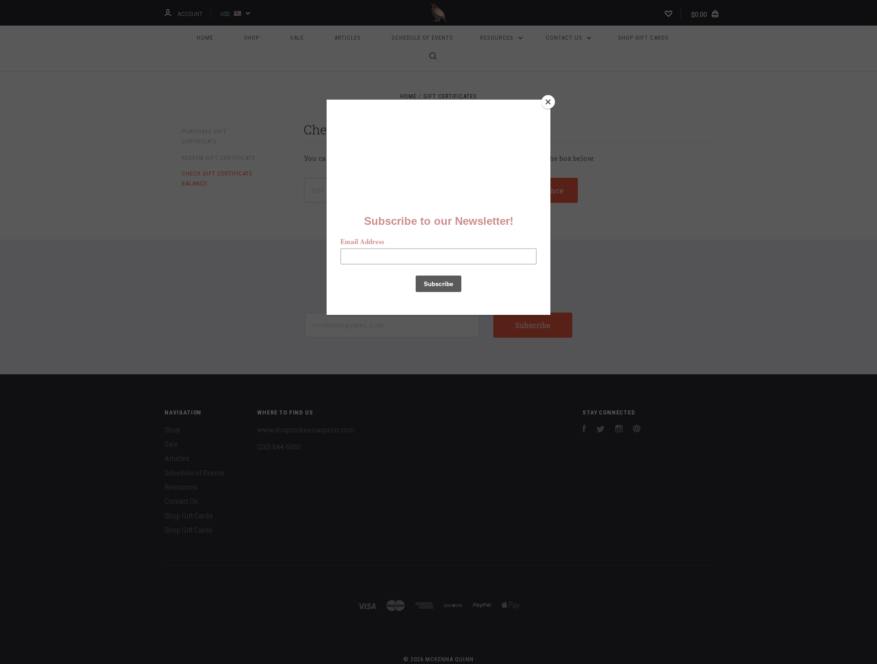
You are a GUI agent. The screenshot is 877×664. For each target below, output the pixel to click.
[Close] (548, 102)
